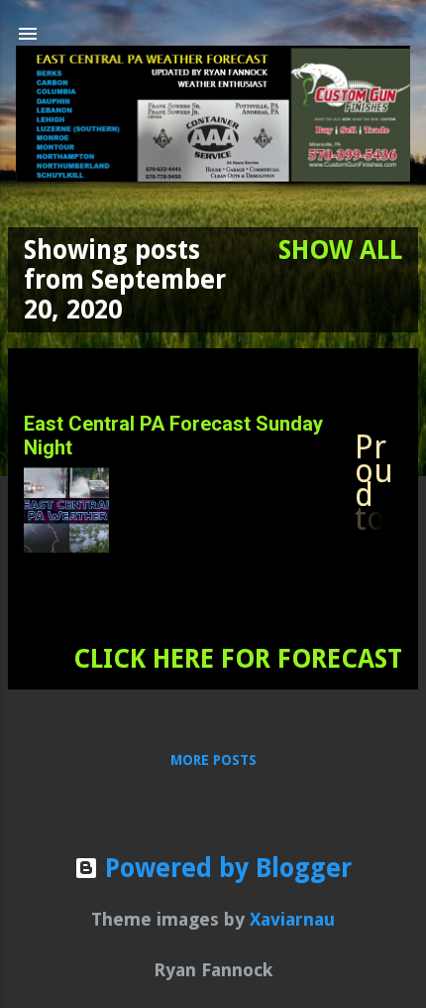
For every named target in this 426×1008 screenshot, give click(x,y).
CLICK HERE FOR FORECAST (237, 659)
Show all (340, 250)
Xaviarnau (292, 919)
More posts (213, 760)
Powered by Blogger (225, 868)
